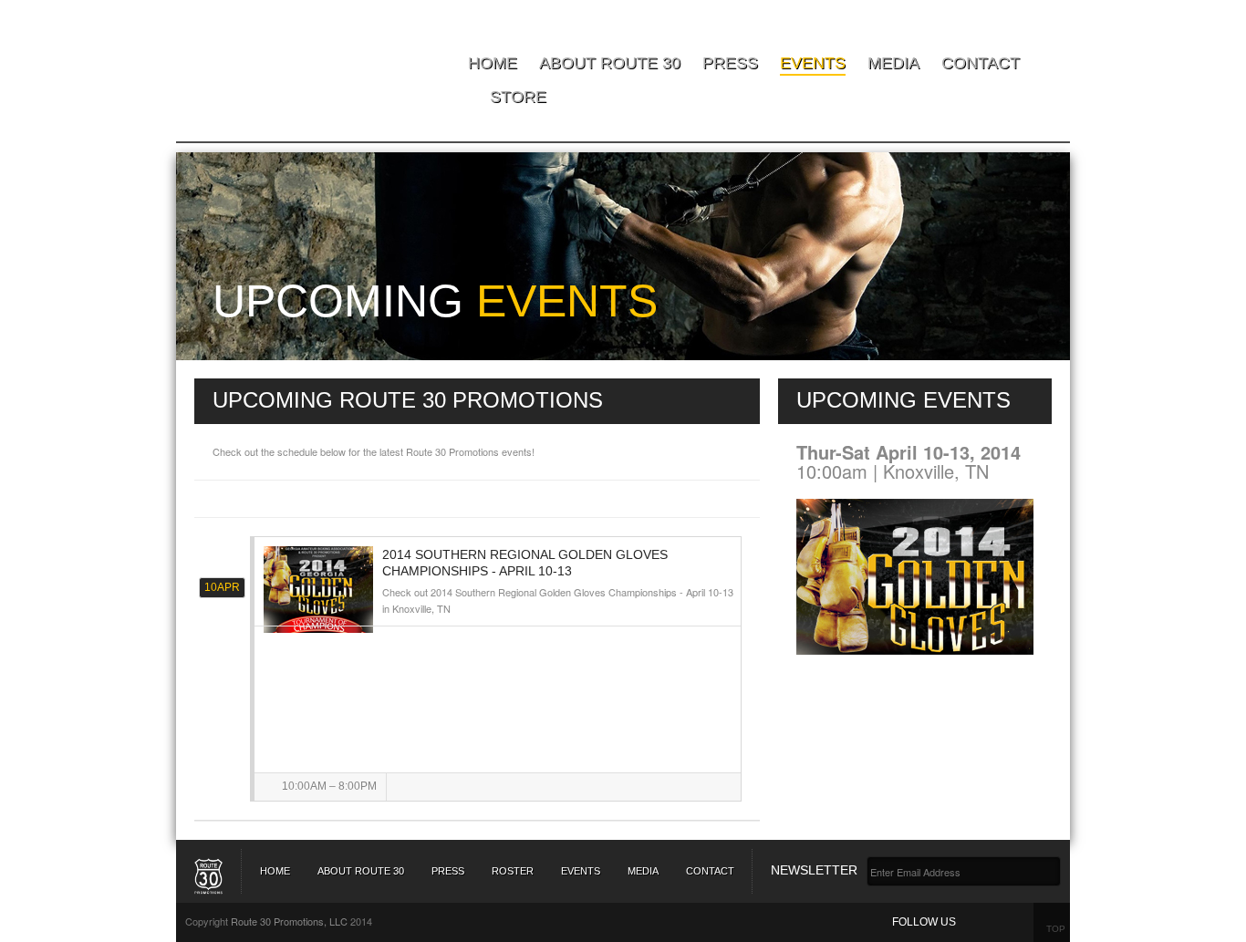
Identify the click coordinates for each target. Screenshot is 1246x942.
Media (893, 63)
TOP (1055, 929)
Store (518, 97)
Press (730, 63)
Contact (980, 63)
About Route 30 (609, 63)
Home (492, 63)
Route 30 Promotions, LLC (289, 921)
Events (813, 63)
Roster (513, 870)
